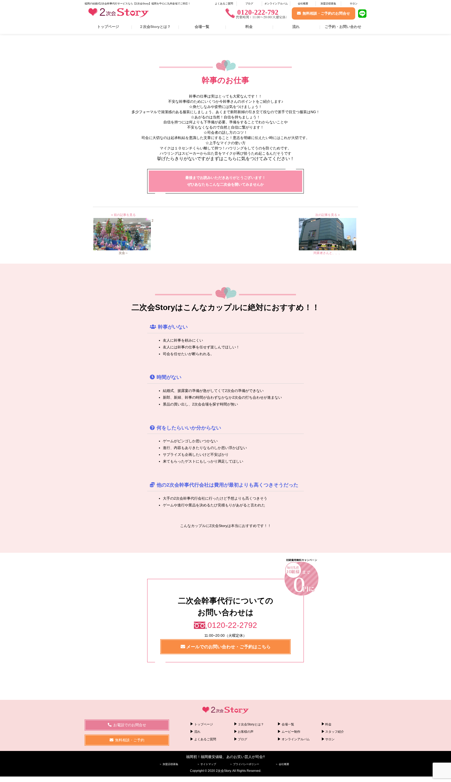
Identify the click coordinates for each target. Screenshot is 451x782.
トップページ (108, 27)
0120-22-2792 (232, 625)
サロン (354, 3)
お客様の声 (245, 731)
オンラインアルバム (276, 3)
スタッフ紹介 (334, 731)
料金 (249, 27)
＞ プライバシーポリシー (244, 764)
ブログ (249, 3)
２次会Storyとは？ (155, 27)
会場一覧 (202, 27)
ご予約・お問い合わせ (343, 27)
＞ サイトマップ (206, 764)
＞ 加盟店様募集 (168, 764)
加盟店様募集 (328, 3)
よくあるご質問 (224, 3)
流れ (296, 27)
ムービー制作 (291, 731)
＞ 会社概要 (282, 764)
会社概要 (303, 3)
